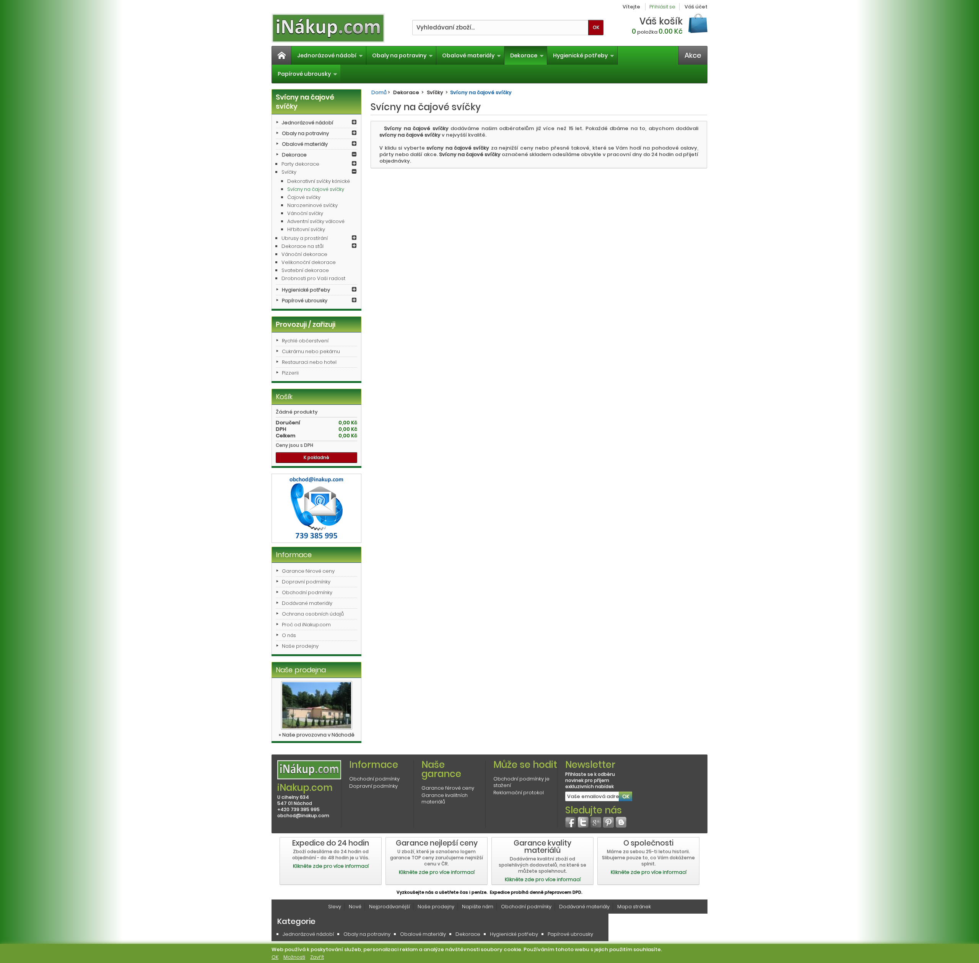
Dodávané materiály (307, 603)
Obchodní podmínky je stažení (521, 782)
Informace (294, 554)
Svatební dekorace (305, 270)
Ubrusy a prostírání (304, 238)
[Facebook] (570, 822)
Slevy (334, 906)
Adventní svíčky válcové (316, 221)
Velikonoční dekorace (308, 262)
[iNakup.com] (328, 28)
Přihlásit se (662, 6)
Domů (379, 92)
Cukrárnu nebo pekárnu (311, 351)
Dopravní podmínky (306, 581)
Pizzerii (290, 372)
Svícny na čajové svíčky (315, 189)
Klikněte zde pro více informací (331, 866)
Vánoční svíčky (305, 213)
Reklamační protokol (518, 792)
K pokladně (316, 457)
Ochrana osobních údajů (313, 614)
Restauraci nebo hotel (309, 362)
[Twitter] (583, 822)
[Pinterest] (608, 822)
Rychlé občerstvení (305, 340)
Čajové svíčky (303, 197)
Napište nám (477, 906)
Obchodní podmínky (307, 592)
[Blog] (621, 822)
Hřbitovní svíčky (306, 229)
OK (275, 957)
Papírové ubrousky (304, 74)
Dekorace (523, 55)
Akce (693, 55)
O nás (289, 635)
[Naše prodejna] (316, 705)
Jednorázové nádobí (326, 55)
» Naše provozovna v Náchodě (317, 734)
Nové (355, 906)
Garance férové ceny (308, 571)
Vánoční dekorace (304, 254)
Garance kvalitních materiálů (444, 798)
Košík (284, 396)
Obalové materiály (468, 55)
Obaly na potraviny (399, 55)
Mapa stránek (634, 906)
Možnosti (294, 957)
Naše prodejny (300, 646)
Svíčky (288, 172)
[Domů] (281, 55)
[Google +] (595, 822)
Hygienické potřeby (580, 55)
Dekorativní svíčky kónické (318, 181)
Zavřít (317, 957)
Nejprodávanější (389, 906)
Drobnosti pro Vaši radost (313, 278)
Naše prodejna (301, 670)
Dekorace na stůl (302, 246)
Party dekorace (300, 164)
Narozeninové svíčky (312, 205)
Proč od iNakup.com (306, 624)
